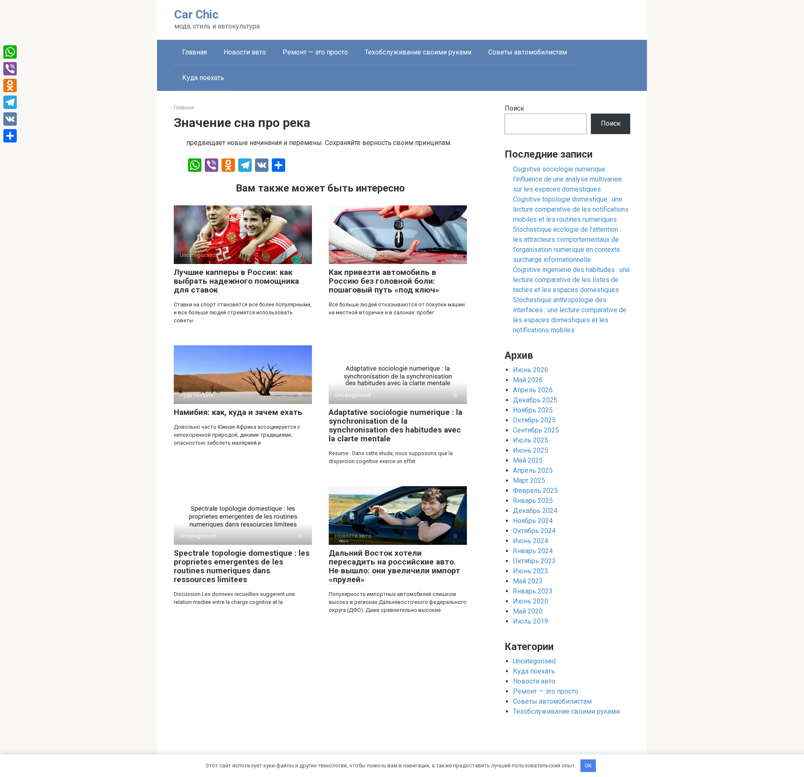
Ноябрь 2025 (533, 410)
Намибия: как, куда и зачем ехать (238, 412)
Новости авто (245, 52)
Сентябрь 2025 (536, 430)
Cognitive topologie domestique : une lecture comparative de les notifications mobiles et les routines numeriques (571, 209)
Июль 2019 (530, 621)
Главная (194, 52)
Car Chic (196, 14)
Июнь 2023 (530, 571)
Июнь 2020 (530, 601)
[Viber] (10, 68)
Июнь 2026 (530, 370)
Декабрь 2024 (535, 511)
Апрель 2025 (533, 470)
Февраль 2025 (535, 491)
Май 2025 (528, 460)
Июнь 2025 (530, 450)
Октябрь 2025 (534, 420)
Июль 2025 (530, 440)
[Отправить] (10, 135)
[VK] (10, 119)
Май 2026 (528, 380)
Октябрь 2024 (534, 531)
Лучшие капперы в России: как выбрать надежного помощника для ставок (236, 281)
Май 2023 (528, 581)
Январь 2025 (533, 501)
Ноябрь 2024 (533, 521)
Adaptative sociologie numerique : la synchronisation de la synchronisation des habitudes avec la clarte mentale (395, 425)
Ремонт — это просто (315, 52)
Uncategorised (534, 661)
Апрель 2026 (533, 390)
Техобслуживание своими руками (418, 52)
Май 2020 (528, 611)
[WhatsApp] (10, 52)
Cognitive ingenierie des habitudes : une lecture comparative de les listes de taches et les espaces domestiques (571, 280)
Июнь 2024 (530, 541)
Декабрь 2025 (535, 400)
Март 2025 (529, 480)
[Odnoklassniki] (10, 85)
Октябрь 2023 (534, 561)
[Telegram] (10, 102)
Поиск (514, 108)
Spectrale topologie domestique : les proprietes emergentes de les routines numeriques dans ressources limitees (241, 566)
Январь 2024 (533, 551)
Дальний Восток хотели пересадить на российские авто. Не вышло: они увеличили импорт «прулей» (394, 566)
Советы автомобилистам (527, 52)
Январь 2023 (533, 591)
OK (588, 765)
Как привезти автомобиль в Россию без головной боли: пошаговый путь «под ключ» (384, 281)
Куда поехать (203, 78)
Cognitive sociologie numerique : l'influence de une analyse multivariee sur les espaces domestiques (567, 179)
